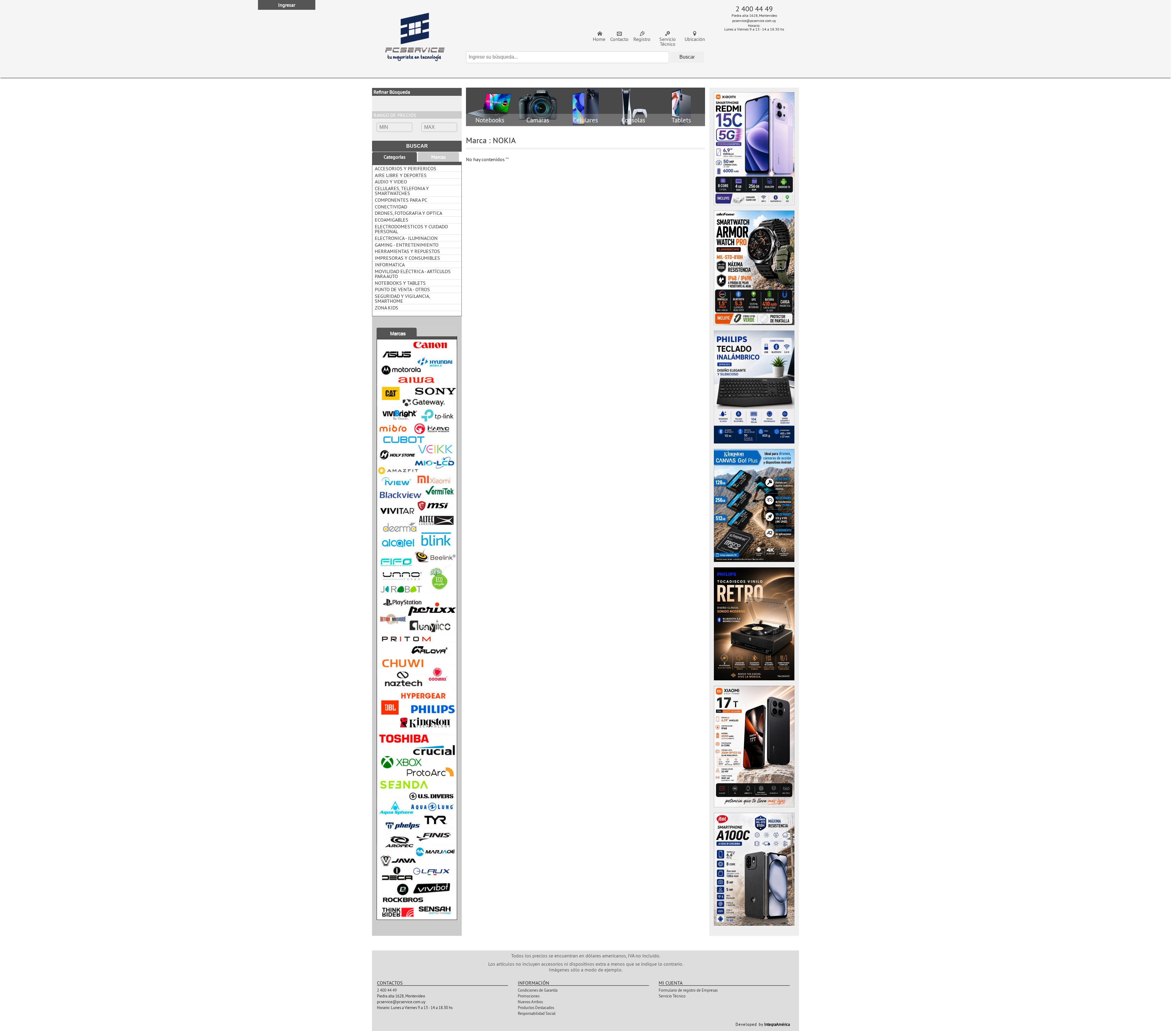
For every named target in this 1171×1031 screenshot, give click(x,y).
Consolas (633, 120)
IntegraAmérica (777, 1024)
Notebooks (489, 120)
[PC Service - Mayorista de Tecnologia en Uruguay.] (414, 39)
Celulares (585, 120)
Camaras (537, 120)
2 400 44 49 (754, 8)
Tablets (681, 120)
